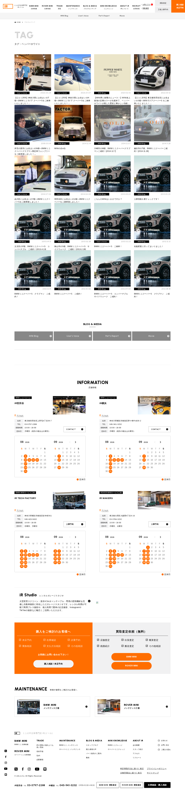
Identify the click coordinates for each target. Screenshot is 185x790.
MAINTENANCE (67, 740)
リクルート (137, 758)
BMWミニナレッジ (115, 745)
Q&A (38, 756)
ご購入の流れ (166, 750)
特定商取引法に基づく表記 (132, 769)
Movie (122, 16)
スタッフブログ (92, 745)
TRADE (40, 740)
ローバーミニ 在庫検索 (22, 753)
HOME (19, 22)
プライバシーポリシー (156, 769)
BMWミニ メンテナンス (68, 745)
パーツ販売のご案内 (94, 753)
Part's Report (104, 16)
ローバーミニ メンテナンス (69, 749)
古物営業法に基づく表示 (131, 773)
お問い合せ (165, 745)
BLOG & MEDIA (94, 740)
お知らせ (164, 740)
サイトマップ (153, 773)
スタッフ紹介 (138, 749)
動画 (87, 758)
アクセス (20, 416)
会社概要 (136, 745)
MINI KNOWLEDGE (117, 740)
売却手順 (39, 751)
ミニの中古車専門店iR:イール (20, 6)
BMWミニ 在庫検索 (21, 742)
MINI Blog (64, 16)
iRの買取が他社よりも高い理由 (45, 746)
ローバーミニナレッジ (116, 749)
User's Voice (83, 16)
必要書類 (39, 760)
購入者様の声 (91, 749)
